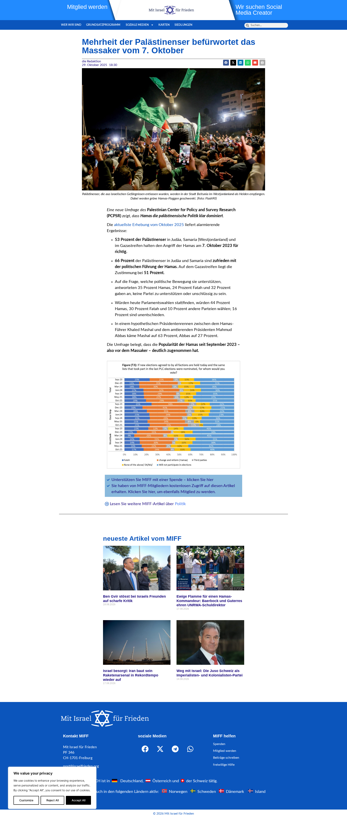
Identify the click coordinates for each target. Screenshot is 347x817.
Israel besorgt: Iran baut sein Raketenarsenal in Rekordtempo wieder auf (130, 675)
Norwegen (178, 791)
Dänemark (235, 791)
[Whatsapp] (190, 749)
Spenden (219, 744)
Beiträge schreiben (226, 757)
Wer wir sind (71, 25)
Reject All (52, 800)
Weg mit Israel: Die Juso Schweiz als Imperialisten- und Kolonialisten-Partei (210, 673)
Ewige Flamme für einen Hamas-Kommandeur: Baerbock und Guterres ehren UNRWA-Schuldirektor (209, 600)
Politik (180, 504)
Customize (26, 800)
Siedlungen (183, 25)
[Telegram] (175, 749)
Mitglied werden (87, 7)
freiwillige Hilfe (224, 764)
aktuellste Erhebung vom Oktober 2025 (149, 225)
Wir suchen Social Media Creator (259, 10)
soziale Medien (137, 25)
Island (260, 791)
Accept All (78, 800)
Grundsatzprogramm (103, 25)
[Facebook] (145, 749)
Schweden (206, 791)
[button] (233, 63)
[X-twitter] (160, 749)
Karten (164, 25)
